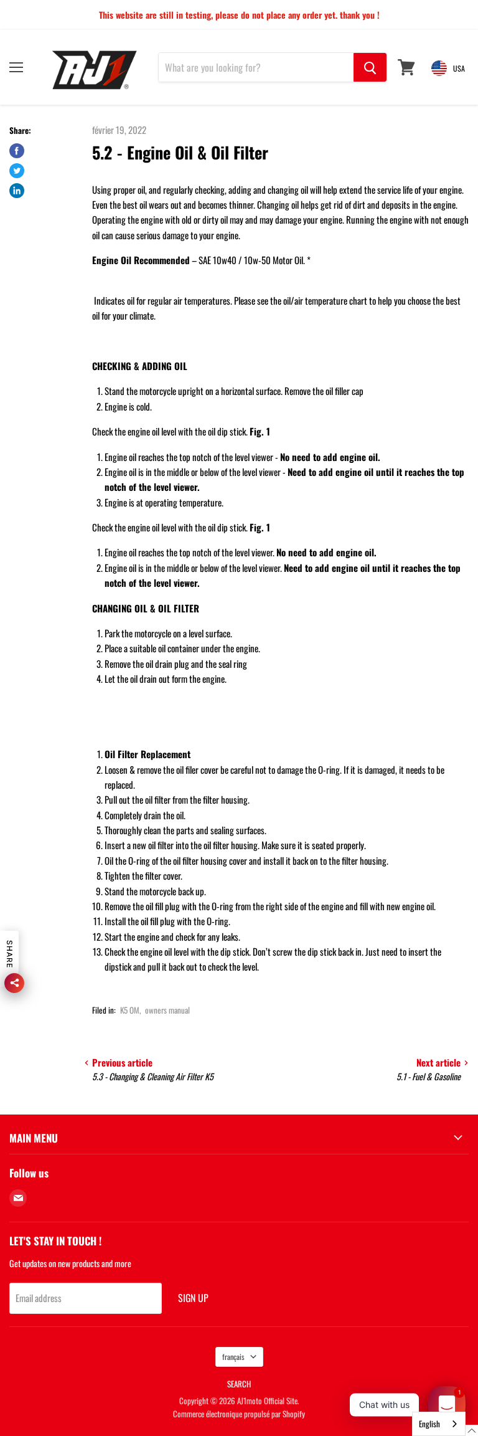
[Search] (370, 67)
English (429, 1423)
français (233, 1356)
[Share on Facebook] (16, 150)
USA (459, 68)
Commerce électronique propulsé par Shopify (239, 1413)
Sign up (193, 1297)
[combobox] (439, 1424)
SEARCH (239, 1383)
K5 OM (129, 1010)
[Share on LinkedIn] (16, 190)
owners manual (167, 1010)
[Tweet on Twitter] (16, 170)
